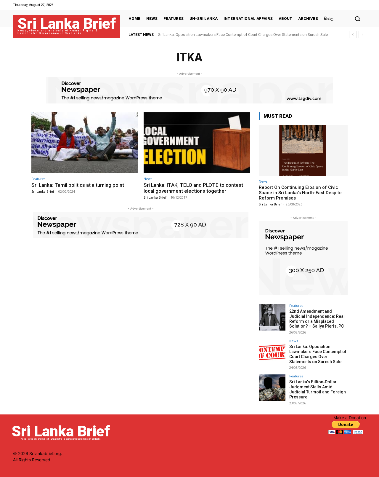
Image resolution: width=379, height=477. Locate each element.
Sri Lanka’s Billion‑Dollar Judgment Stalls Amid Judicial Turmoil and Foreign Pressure (317, 389)
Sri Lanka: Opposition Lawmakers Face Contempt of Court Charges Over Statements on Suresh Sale (243, 34)
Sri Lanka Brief (42, 191)
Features (38, 178)
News (148, 178)
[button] (357, 18)
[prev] (352, 34)
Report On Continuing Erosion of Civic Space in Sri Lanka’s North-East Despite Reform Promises (300, 193)
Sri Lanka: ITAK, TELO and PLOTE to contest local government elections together (193, 188)
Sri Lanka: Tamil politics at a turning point (77, 185)
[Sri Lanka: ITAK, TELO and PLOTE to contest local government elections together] (197, 142)
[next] (362, 34)
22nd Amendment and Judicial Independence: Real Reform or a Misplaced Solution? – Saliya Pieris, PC (317, 318)
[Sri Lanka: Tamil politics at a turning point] (84, 142)
